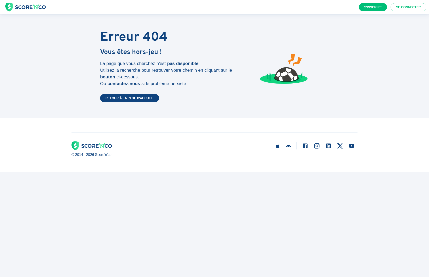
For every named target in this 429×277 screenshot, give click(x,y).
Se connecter (408, 7)
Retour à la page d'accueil (129, 98)
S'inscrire (373, 7)
